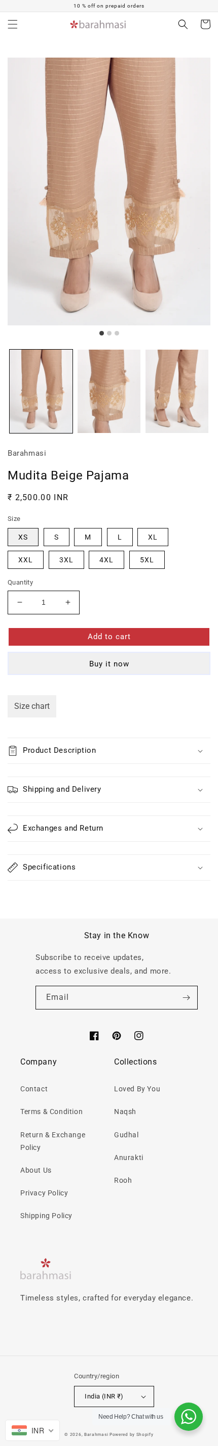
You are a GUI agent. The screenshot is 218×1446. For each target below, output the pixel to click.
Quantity (20, 582)
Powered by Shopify (132, 1434)
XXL (25, 560)
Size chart (32, 706)
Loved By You (137, 1089)
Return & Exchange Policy (52, 1141)
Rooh (123, 1180)
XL (153, 537)
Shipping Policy (46, 1216)
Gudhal (126, 1135)
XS (23, 537)
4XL (106, 560)
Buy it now (109, 663)
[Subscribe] (186, 997)
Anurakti (128, 1157)
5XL (147, 560)
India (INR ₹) (104, 1396)
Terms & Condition (51, 1111)
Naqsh (125, 1111)
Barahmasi (96, 1434)
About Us (36, 1170)
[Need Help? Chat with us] (188, 1417)
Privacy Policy (44, 1193)
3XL (66, 560)
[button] (13, 24)
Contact (34, 1089)
